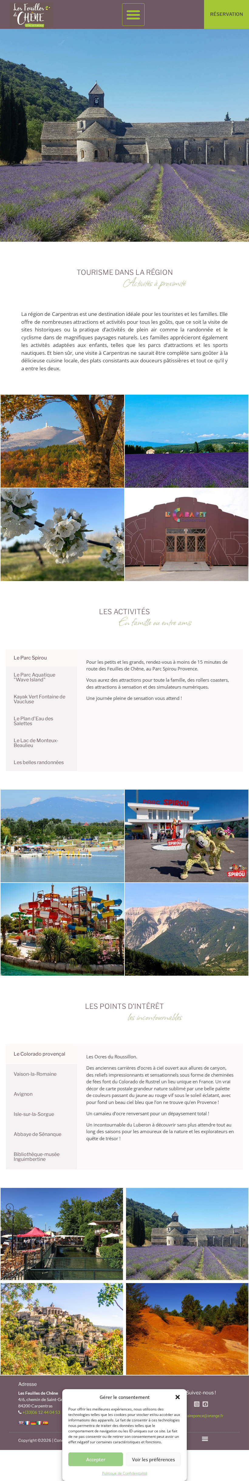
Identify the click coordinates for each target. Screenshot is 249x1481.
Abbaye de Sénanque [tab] (37, 1134)
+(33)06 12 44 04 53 (41, 1412)
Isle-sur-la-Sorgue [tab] (34, 1114)
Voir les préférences (153, 1459)
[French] (27, 1422)
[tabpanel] (160, 678)
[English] (21, 1422)
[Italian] (39, 1422)
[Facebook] (205, 1404)
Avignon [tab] (23, 1094)
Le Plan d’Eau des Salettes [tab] (33, 721)
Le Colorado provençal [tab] (39, 1054)
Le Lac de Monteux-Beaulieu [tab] (36, 743)
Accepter (95, 1459)
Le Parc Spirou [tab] (30, 658)
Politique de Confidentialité (124, 1473)
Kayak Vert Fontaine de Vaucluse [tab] (39, 699)
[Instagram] (197, 1404)
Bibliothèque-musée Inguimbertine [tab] (37, 1156)
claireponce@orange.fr (203, 1416)
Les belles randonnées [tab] (39, 762)
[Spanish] (45, 1422)
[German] (33, 1422)
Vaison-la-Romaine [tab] (35, 1074)
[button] (178, 1397)
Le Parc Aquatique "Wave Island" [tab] (34, 677)
